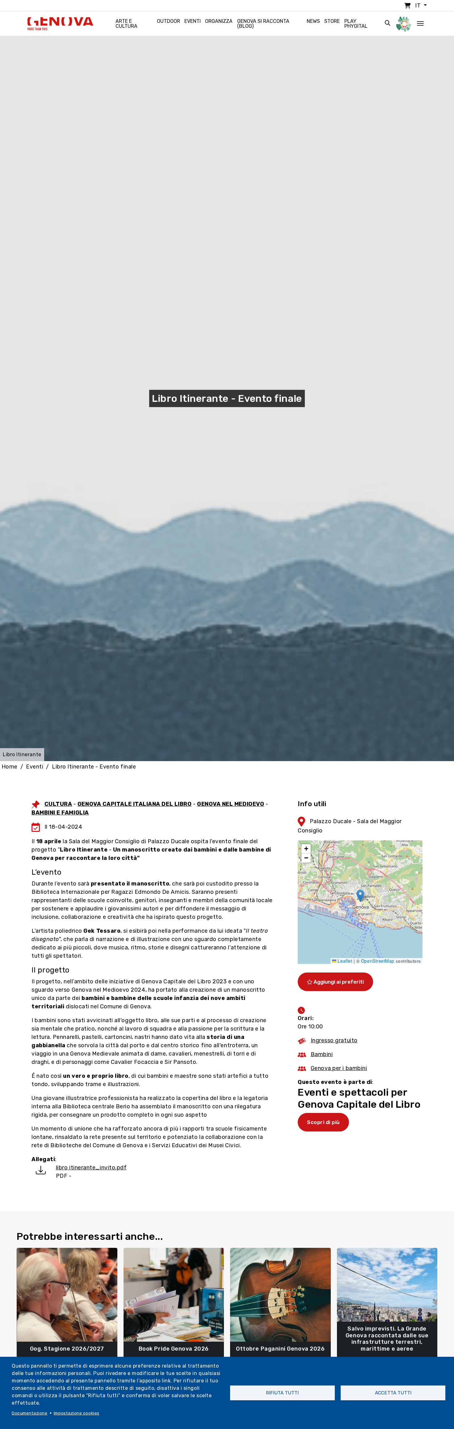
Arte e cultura (126, 23)
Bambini (322, 1054)
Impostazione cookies (76, 1412)
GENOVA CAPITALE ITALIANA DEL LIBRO (134, 804)
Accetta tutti (393, 1393)
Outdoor (168, 21)
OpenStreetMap (377, 961)
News (313, 21)
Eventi (192, 21)
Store (332, 21)
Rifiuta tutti (282, 1393)
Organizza (219, 21)
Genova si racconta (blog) (263, 23)
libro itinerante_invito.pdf (91, 1167)
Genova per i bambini (339, 1068)
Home (10, 766)
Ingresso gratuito (334, 1040)
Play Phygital (356, 23)
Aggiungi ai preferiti (338, 982)
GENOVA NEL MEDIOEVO (230, 804)
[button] (360, 895)
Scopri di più (323, 1122)
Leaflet (344, 961)
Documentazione (30, 1412)
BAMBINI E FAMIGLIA (60, 812)
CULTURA (58, 804)
